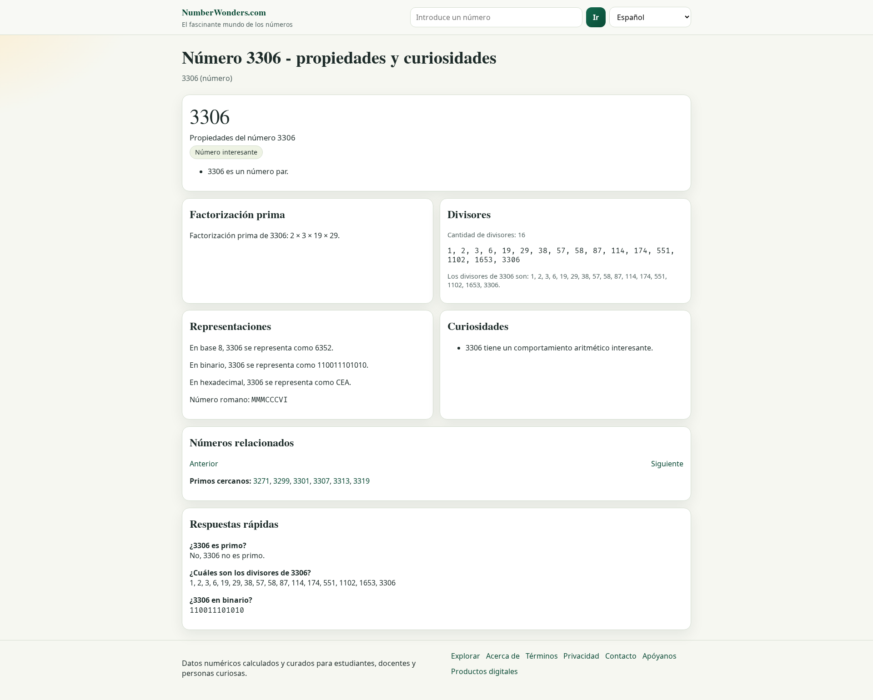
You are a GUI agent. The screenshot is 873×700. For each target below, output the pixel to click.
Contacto (621, 656)
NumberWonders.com (224, 12)
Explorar (465, 656)
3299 (281, 481)
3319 (361, 481)
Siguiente (667, 464)
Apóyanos (659, 656)
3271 (261, 481)
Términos (542, 656)
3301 (301, 481)
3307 (321, 481)
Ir (596, 17)
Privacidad (581, 656)
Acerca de (503, 656)
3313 (341, 481)
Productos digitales (484, 671)
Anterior (204, 464)
